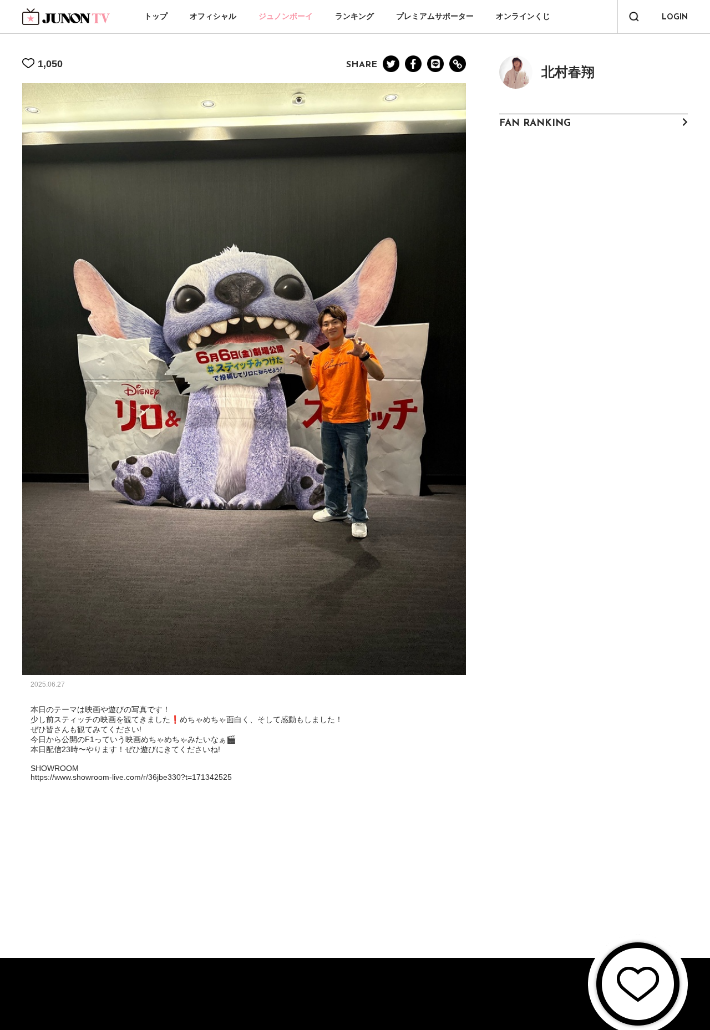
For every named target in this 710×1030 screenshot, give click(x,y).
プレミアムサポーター (435, 16)
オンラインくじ (523, 16)
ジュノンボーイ (285, 16)
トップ (156, 16)
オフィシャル (213, 16)
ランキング (354, 16)
